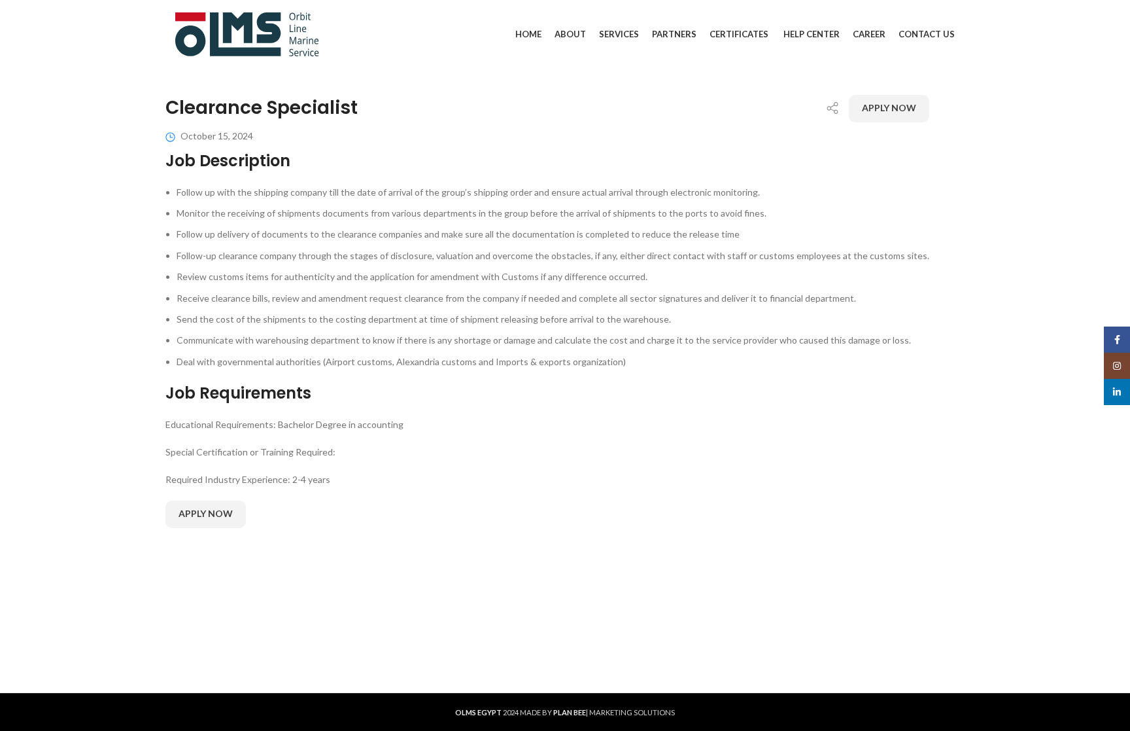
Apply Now (889, 107)
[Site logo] (247, 33)
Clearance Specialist (261, 107)
